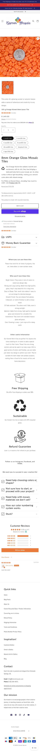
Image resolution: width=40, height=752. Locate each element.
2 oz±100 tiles (21, 138)
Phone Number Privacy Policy (12, 632)
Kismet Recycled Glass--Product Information (17, 609)
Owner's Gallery (8, 649)
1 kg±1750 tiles (8, 151)
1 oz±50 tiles (7, 138)
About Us (6, 604)
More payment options (20, 216)
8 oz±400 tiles (21, 143)
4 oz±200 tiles (7, 143)
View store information (9, 226)
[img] (6, 563)
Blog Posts (7, 599)
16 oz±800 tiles (8, 147)
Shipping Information (10, 622)
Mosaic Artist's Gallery (10, 654)
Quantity (3, 126)
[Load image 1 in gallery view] (7, 87)
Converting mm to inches (11, 613)
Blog (5, 659)
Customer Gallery (9, 645)
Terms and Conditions (10, 627)
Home (5, 595)
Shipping (3, 119)
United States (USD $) (19, 731)
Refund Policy (8, 618)
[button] (2, 21)
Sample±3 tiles (22, 147)
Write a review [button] (20, 550)
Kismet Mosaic (22, 745)
